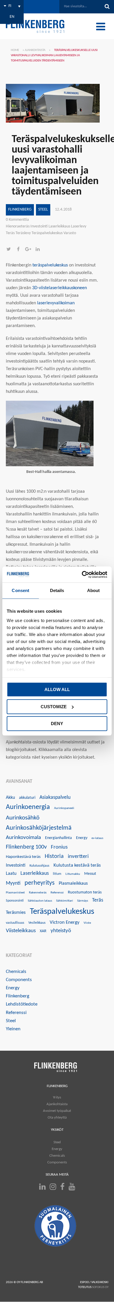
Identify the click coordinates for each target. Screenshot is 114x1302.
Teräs (97, 900)
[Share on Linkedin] (39, 250)
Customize (54, 706)
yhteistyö (61, 931)
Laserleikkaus (34, 873)
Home (15, 50)
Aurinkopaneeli (64, 808)
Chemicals (16, 971)
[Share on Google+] (30, 250)
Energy (81, 838)
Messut (90, 874)
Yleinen (13, 1029)
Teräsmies (16, 912)
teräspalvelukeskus (50, 265)
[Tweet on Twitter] (10, 250)
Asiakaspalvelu (54, 797)
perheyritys (40, 883)
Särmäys (82, 900)
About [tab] (93, 590)
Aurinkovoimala (23, 837)
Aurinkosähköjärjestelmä (39, 828)
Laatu (11, 873)
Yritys (57, 1097)
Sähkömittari (64, 900)
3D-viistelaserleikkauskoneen (59, 288)
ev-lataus (97, 838)
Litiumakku (72, 874)
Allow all (57, 689)
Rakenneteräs (37, 892)
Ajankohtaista (35, 50)
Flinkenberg (20, 209)
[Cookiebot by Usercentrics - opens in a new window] (82, 574)
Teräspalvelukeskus (62, 911)
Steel (43, 209)
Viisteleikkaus (21, 931)
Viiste (87, 923)
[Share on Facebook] (20, 250)
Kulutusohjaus (39, 866)
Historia (54, 856)
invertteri (78, 856)
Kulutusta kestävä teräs (77, 865)
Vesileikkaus (37, 923)
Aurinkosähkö (22, 818)
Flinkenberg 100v (26, 847)
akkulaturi (27, 798)
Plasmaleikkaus (73, 883)
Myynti (13, 883)
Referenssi (57, 892)
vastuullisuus (15, 923)
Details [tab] (57, 590)
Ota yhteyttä (57, 1117)
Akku (10, 797)
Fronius (59, 847)
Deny (57, 723)
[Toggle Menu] (100, 26)
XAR (43, 931)
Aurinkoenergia (28, 807)
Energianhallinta (58, 838)
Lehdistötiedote (21, 1004)
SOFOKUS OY (100, 1287)
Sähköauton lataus (40, 900)
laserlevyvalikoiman (56, 303)
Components (19, 979)
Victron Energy (65, 922)
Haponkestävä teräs (23, 857)
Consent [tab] (20, 590)
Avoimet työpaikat (57, 1111)
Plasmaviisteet (15, 892)
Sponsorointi (15, 900)
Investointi (15, 865)
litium (57, 874)
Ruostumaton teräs (85, 892)
